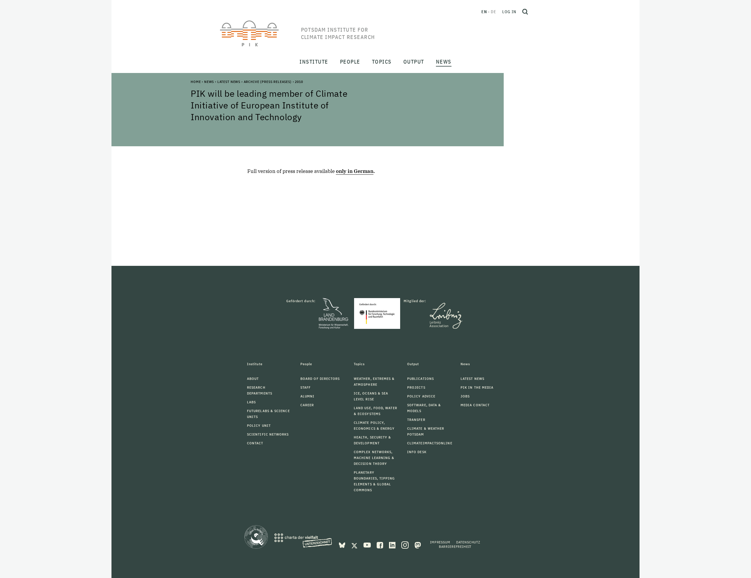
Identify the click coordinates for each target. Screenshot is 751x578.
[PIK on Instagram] (405, 545)
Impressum (440, 542)
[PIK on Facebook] (380, 545)
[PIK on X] (355, 545)
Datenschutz (468, 542)
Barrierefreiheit (455, 546)
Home (196, 81)
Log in (509, 11)
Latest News (228, 81)
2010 (299, 81)
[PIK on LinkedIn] (393, 545)
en (484, 11)
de (493, 11)
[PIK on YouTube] (367, 545)
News (209, 81)
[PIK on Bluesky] (342, 545)
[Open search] (525, 12)
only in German (354, 171)
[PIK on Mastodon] (418, 545)
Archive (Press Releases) (268, 81)
